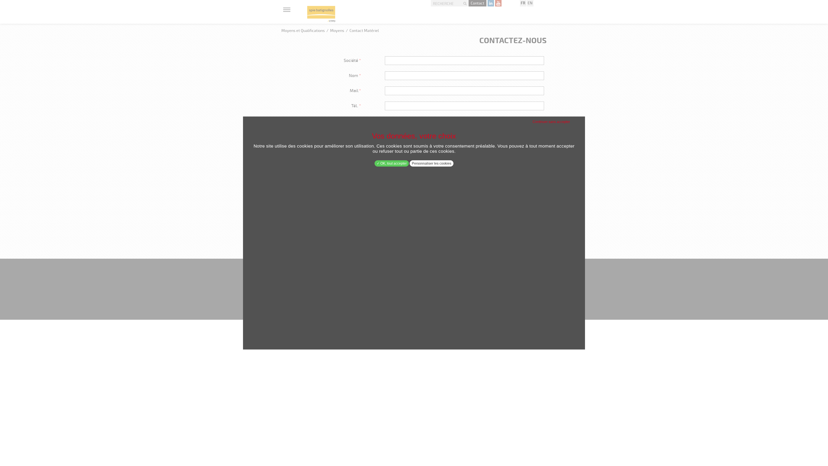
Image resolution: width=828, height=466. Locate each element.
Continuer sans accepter (551, 122)
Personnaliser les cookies (431, 163)
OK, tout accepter (393, 163)
